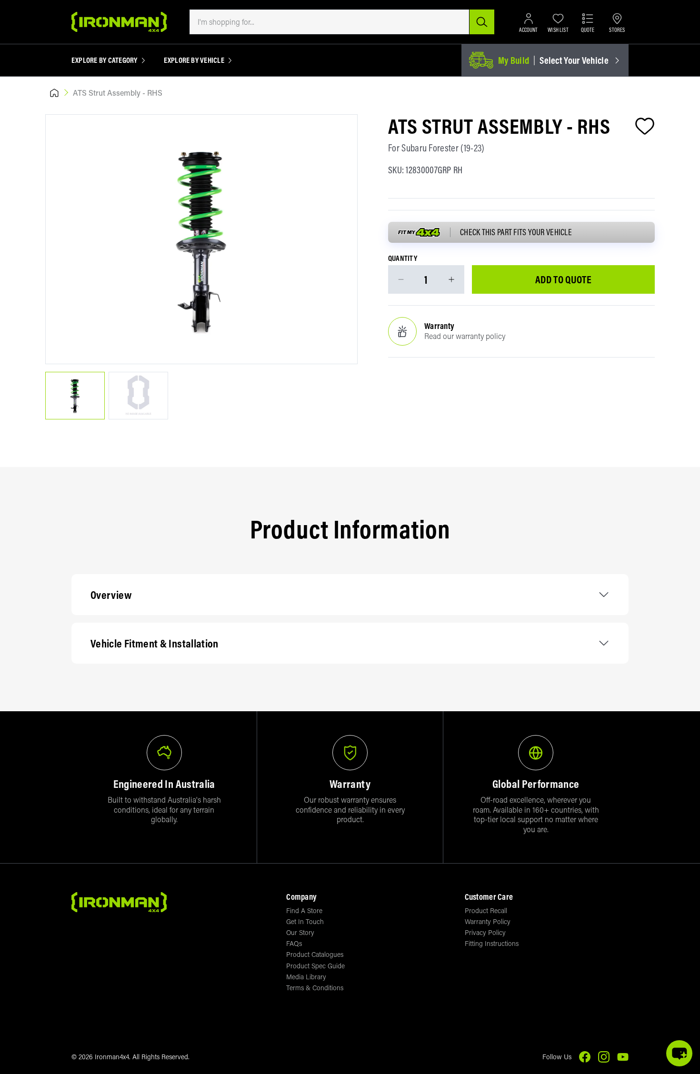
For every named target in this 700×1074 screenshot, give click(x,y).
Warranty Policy (487, 921)
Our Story (300, 932)
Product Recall (486, 910)
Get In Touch (305, 921)
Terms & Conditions (314, 987)
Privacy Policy (485, 932)
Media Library (306, 976)
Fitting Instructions (492, 943)
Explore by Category (104, 60)
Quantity (402, 258)
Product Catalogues (314, 954)
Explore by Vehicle (194, 60)
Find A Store (304, 910)
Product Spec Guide (315, 965)
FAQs (294, 943)
